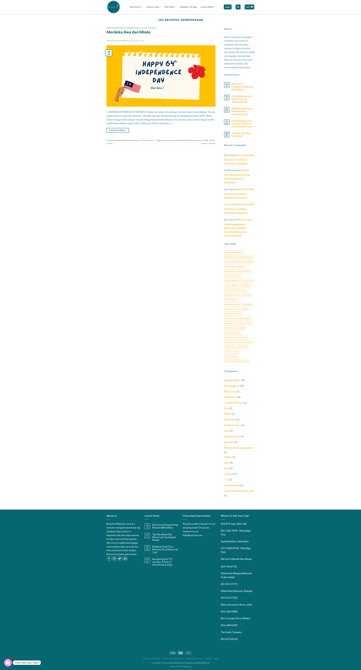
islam (244, 290)
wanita (236, 351)
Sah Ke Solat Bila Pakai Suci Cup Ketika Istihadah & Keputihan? (239, 159)
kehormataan (230, 299)
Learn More (207, 6)
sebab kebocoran (244, 342)
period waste (230, 337)
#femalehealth (246, 257)
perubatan (242, 337)
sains (226, 462)
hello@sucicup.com (192, 535)
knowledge (242, 309)
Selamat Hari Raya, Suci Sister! (241, 134)
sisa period (242, 347)
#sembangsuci (133, 28)
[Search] (238, 7)
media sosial (230, 318)
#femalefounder (231, 257)
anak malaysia (168, 140)
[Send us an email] (125, 558)
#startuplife (230, 271)
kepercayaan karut (232, 304)
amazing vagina (243, 271)
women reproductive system (237, 361)
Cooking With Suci (233, 402)
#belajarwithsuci (115, 28)
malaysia (197, 140)
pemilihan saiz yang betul (235, 328)
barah (238, 276)
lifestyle (190, 140)
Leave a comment (208, 143)
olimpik (205, 140)
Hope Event (230, 419)
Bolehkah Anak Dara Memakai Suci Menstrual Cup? (242, 111)
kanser (237, 295)
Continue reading (118, 130)
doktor (234, 285)
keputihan (247, 304)
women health (230, 356)
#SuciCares (230, 391)
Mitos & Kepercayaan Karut (238, 447)
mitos (241, 323)
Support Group (188, 6)
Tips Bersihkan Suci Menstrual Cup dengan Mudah (242, 99)
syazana (228, 204)
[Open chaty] (8, 662)
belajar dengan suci (233, 280)
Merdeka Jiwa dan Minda (128, 32)
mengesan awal (244, 318)
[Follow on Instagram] (114, 558)
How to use (153, 6)
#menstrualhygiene (233, 262)
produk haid (230, 342)
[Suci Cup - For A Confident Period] (116, 7)
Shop (216, 658)
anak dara (229, 276)
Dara (226, 408)
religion (228, 457)
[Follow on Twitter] (119, 558)
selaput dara (230, 347)
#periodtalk (248, 262)
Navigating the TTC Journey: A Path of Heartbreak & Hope (242, 123)
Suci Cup (140, 41)
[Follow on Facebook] (109, 558)
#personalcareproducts (235, 266)
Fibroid (228, 413)
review (211, 140)
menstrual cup (231, 323)
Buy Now (169, 6)
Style (144, 28)
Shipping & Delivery (194, 658)
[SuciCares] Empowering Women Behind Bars (243, 86)
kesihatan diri (230, 309)
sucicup (152, 28)
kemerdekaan (180, 140)
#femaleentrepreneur (233, 252)
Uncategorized (232, 485)
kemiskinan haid (232, 436)
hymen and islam (232, 425)
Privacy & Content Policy (173, 658)
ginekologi (229, 290)
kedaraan (247, 295)
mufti (248, 323)
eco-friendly (245, 285)
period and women (232, 333)
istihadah (228, 295)
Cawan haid (248, 280)
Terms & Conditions (151, 658)
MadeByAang (184, 666)
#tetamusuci (230, 397)
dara (227, 285)
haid (237, 290)
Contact (208, 658)
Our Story (135, 6)
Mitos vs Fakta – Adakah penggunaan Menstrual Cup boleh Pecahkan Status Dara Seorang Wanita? (239, 227)
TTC (226, 479)
